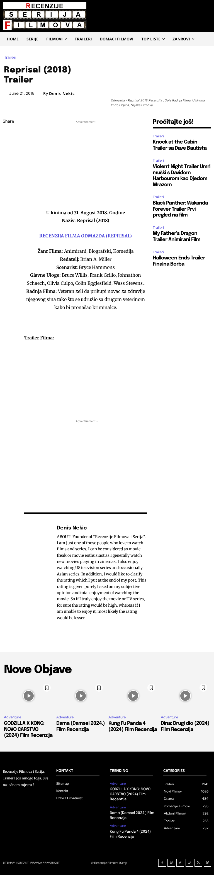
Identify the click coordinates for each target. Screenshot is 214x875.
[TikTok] (180, 863)
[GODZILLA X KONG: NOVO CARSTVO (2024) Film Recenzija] (29, 696)
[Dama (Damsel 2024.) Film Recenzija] (81, 696)
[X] (8, 148)
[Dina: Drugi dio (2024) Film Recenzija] (185, 696)
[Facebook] (8, 134)
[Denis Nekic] (37, 572)
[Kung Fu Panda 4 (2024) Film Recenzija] (133, 696)
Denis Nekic (62, 93)
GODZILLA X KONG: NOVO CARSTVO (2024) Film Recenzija (28, 729)
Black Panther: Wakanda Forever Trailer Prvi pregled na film (180, 209)
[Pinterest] (8, 161)
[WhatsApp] (8, 174)
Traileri (10, 57)
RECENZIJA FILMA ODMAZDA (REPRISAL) (85, 236)
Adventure (12, 717)
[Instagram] (171, 863)
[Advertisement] (85, 164)
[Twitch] (189, 863)
